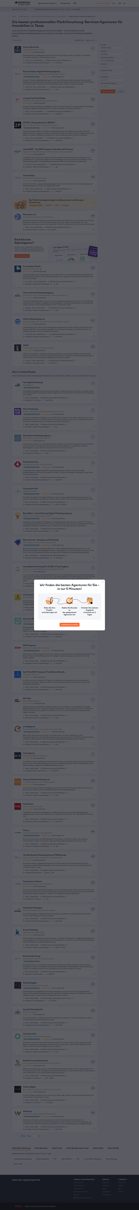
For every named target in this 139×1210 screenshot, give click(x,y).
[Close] (102, 582)
